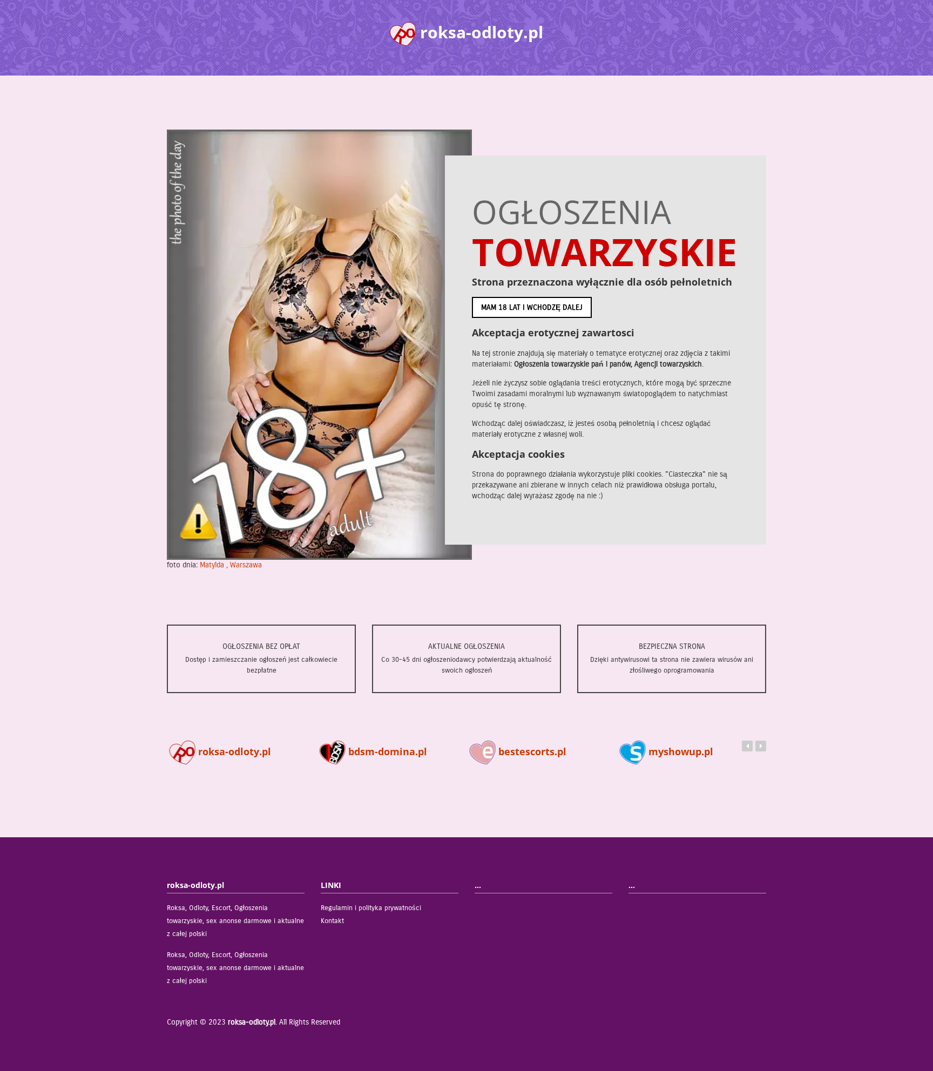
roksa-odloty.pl (230, 751)
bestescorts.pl (528, 751)
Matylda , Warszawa (231, 565)
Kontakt (332, 921)
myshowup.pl (677, 751)
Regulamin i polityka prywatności (371, 908)
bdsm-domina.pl (383, 751)
